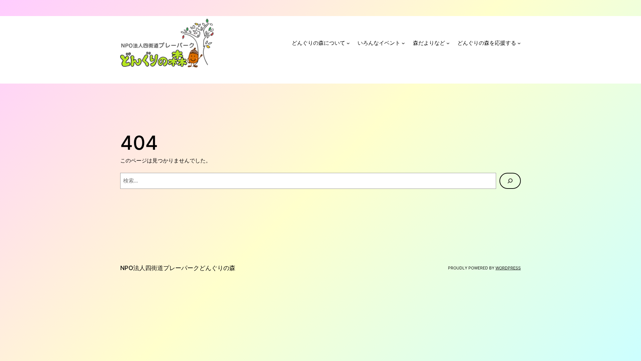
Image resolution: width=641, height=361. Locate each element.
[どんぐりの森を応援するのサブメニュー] (519, 43)
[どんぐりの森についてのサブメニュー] (348, 43)
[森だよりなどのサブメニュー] (448, 43)
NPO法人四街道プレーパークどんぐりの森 (177, 267)
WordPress (508, 267)
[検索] (510, 181)
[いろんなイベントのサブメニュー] (403, 43)
